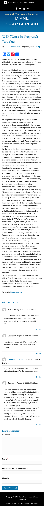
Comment (7, 435)
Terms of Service (23, 503)
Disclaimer (34, 503)
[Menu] (22, 30)
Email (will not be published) (15, 469)
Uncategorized (16, 292)
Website (5, 478)
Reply (38, 330)
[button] (19, 3)
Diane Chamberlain (15, 359)
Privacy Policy (11, 503)
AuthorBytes (22, 499)
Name (5, 459)
